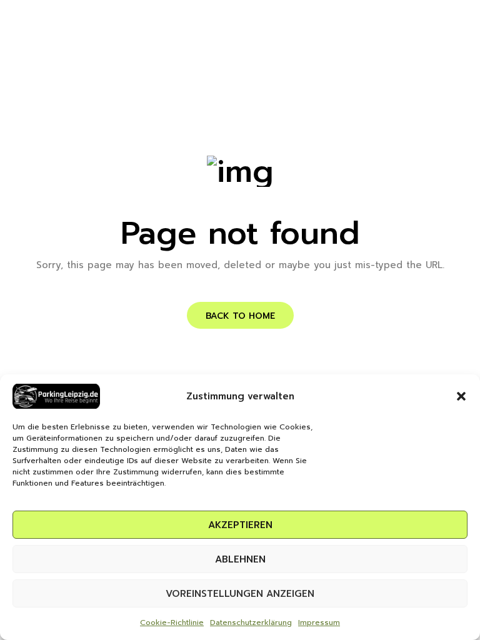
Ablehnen (240, 559)
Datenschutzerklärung (251, 622)
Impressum (319, 622)
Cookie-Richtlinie (172, 622)
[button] (461, 396)
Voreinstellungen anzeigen (240, 594)
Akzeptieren (240, 525)
